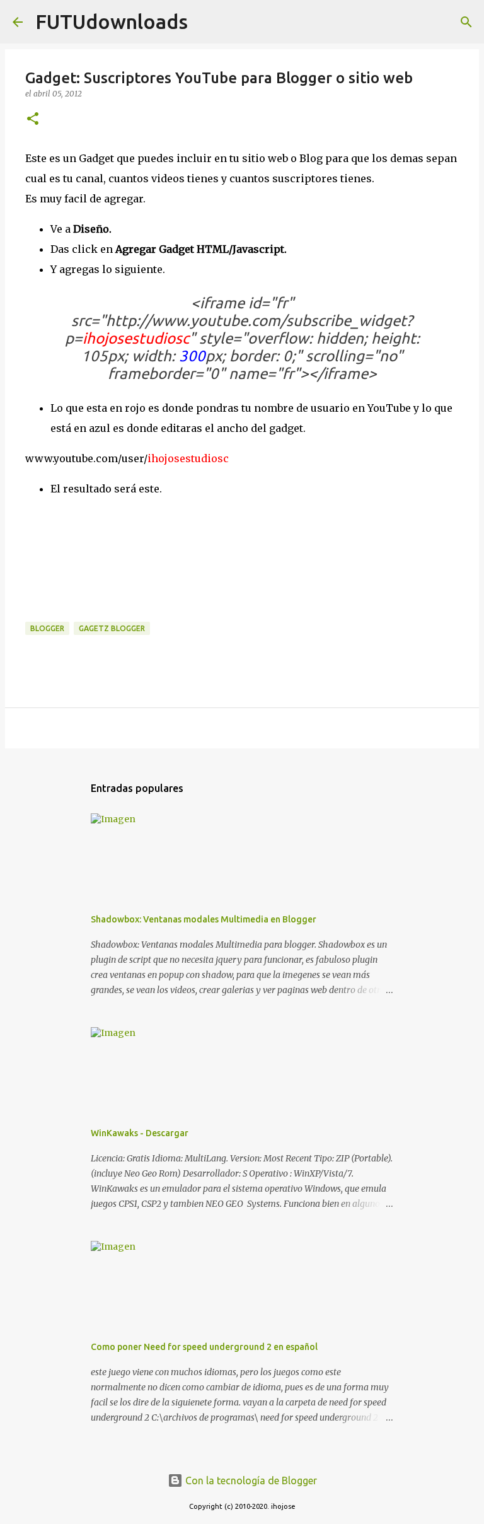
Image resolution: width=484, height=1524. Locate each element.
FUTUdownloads (111, 21)
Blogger (47, 628)
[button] (32, 119)
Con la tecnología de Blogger (250, 1480)
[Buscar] (205, 22)
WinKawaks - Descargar (139, 1133)
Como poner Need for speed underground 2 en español (204, 1347)
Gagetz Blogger (112, 628)
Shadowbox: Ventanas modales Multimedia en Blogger (203, 919)
